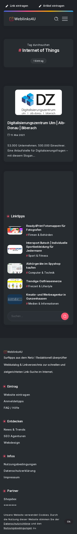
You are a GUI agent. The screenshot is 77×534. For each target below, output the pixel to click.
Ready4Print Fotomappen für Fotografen (45, 227)
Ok (68, 521)
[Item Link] (38, 102)
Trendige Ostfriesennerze (44, 281)
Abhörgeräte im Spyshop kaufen (43, 265)
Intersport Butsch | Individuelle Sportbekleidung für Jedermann (46, 246)
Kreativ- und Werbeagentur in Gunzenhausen (46, 296)
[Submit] (65, 316)
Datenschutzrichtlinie (17, 523)
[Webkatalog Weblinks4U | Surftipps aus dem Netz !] (22, 19)
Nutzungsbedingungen (18, 528)
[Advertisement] (38, 195)
